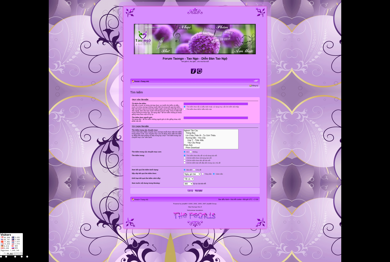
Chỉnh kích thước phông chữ (256, 80)
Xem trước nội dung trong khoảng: (146, 183)
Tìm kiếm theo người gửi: (142, 117)
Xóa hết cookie (235, 199)
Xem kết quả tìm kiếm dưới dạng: (145, 170)
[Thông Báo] (211, 133)
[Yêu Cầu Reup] (211, 143)
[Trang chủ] (195, 53)
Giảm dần (219, 174)
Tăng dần (208, 174)
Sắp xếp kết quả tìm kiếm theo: (144, 173)
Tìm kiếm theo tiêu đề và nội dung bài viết (201, 155)
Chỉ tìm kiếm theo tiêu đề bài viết (198, 160)
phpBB (184, 204)
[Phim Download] (211, 147)
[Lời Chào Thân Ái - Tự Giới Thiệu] (211, 135)
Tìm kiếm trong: (138, 155)
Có (187, 152)
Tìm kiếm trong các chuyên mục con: (147, 152)
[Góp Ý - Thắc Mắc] (211, 140)
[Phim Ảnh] (211, 145)
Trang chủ (145, 81)
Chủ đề (198, 170)
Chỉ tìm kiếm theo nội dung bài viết (199, 158)
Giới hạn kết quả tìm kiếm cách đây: (146, 178)
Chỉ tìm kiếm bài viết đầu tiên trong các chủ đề (203, 163)
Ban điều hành (223, 199)
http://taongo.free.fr (195, 207)
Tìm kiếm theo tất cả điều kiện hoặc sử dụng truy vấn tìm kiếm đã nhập (212, 107)
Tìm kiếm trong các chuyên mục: (145, 130)
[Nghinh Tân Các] (211, 130)
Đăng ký (255, 86)
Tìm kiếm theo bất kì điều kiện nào (199, 109)
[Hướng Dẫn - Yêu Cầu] (211, 138)
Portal (136, 81)
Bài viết (189, 170)
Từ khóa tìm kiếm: (139, 103)
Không (194, 152)
